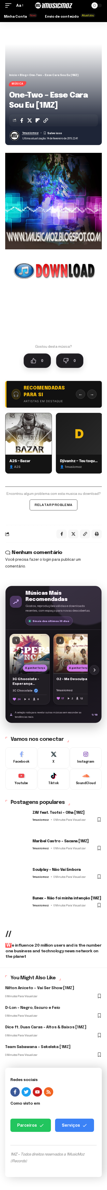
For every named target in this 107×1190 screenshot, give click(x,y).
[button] (9, 5)
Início (13, 75)
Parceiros (27, 1125)
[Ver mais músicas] (94, 670)
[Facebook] (21, 757)
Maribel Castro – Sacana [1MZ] (60, 841)
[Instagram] (86, 757)
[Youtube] (21, 779)
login (47, 559)
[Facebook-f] (15, 1092)
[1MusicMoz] (53, 5)
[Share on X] (29, 120)
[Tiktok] (53, 779)
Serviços (71, 1125)
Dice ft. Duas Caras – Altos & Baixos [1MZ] (45, 1027)
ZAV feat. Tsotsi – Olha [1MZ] (58, 813)
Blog (23, 75)
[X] (53, 757)
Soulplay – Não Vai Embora (56, 870)
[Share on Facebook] (21, 120)
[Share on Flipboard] (37, 120)
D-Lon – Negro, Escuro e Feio (32, 1008)
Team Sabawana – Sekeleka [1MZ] (38, 1047)
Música (17, 83)
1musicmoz (30, 132)
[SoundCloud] (86, 779)
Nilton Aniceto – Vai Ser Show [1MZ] (39, 988)
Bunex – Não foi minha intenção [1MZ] (66, 898)
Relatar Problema (53, 505)
